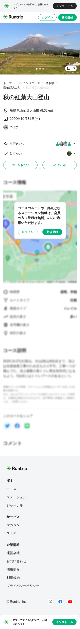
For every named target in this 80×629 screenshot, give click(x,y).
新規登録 (67, 17)
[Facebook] (60, 601)
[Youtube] (70, 601)
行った (62, 165)
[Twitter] (50, 601)
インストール (64, 6)
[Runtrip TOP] (13, 17)
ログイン (47, 17)
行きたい (23, 165)
